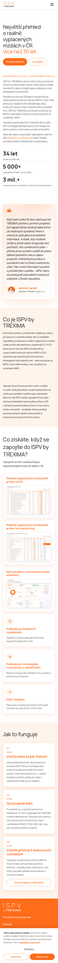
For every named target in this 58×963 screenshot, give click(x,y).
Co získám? (38, 61)
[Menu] (52, 4)
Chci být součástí (15, 61)
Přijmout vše (42, 957)
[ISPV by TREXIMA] (8, 4)
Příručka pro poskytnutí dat (17, 917)
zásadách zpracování (29, 942)
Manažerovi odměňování (20, 137)
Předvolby (29, 949)
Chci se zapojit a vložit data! (29, 882)
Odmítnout (15, 957)
